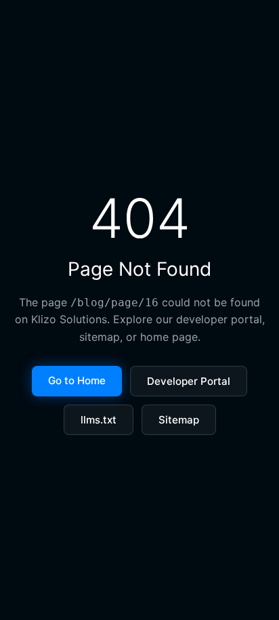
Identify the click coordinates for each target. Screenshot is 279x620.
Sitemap (178, 419)
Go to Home (77, 380)
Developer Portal (188, 381)
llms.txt (98, 419)
